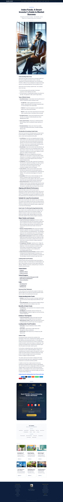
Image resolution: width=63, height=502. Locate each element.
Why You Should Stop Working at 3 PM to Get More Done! (31, 453)
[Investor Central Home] (9, 1)
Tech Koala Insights (22, 435)
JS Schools (17, 493)
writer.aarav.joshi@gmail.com (31, 489)
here (30, 371)
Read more (19, 475)
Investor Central (21, 430)
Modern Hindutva (34, 437)
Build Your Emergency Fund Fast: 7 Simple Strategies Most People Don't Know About (41, 453)
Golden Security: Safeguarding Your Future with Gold (31, 374)
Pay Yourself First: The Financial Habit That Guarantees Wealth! (20, 453)
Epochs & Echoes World (29, 435)
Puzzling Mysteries (40, 435)
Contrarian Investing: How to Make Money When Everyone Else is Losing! (41, 470)
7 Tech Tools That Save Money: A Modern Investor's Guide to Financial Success (20, 470)
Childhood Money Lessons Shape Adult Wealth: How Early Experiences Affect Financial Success (31, 470)
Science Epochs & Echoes (45, 489)
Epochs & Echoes (42, 430)
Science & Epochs (29, 437)
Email (24, 378)
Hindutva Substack (45, 495)
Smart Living (37, 430)
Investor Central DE (32, 430)
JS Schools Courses (17, 494)
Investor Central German (18, 485)
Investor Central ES (26, 430)
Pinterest (21, 378)
